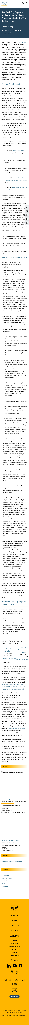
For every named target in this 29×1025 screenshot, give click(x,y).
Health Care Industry (7, 878)
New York (3, 807)
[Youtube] (15, 967)
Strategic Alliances (14, 955)
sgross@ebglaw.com (9, 658)
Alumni (14, 952)
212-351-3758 (4, 848)
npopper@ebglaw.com (7, 850)
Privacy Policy (16, 1015)
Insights (14, 930)
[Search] (23, 3)
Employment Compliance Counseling (10, 805)
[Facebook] (20, 967)
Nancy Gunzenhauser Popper (10, 840)
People (14, 915)
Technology (4, 886)
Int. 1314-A (22, 42)
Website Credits (14, 1016)
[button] (27, 207)
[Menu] (26, 3)
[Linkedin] (9, 967)
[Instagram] (12, 973)
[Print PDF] (27, 219)
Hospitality (4, 881)
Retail (3, 884)
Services (14, 920)
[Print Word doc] (27, 223)
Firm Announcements (14, 946)
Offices (14, 949)
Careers (14, 940)
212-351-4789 (4, 808)
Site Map (3, 1015)
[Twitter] (17, 973)
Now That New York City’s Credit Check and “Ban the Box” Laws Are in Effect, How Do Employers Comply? (13, 687)
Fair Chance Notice (18, 151)
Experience (14, 943)
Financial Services (6, 875)
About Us (14, 935)
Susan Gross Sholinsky (8, 800)
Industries (14, 925)
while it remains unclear (17, 728)
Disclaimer (9, 1015)
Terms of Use (22, 1015)
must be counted (14, 700)
